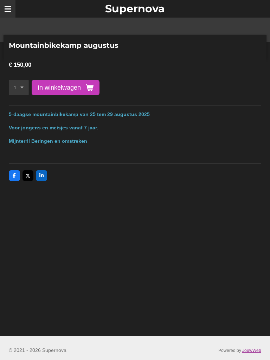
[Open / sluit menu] (7, 9)
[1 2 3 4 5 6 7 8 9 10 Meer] (18, 87)
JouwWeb (251, 350)
